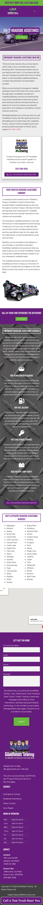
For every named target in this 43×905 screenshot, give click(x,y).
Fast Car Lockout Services (21, 439)
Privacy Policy (13, 778)
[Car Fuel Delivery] (21, 401)
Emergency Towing (11, 794)
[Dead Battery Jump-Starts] (21, 465)
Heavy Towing (9, 803)
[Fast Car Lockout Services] (21, 433)
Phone (6, 664)
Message (7, 674)
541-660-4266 (14, 129)
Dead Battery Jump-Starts (21, 471)
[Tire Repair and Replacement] (21, 369)
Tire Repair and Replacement (21, 375)
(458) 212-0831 (31, 6)
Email (5, 655)
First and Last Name (11, 645)
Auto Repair (8, 808)
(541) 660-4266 (31, 3)
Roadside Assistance (12, 798)
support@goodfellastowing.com (22, 894)
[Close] (4, 588)
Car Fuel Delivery (21, 407)
